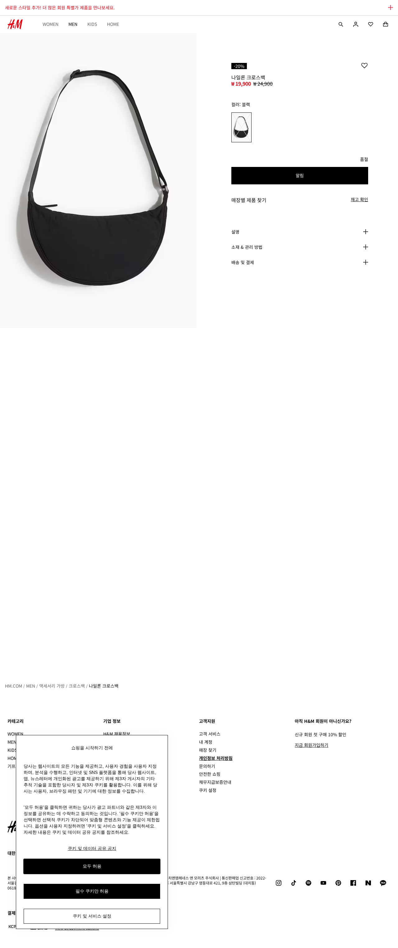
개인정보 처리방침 (216, 758)
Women (50, 24)
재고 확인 (359, 199)
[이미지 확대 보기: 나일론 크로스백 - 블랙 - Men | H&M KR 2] (98, 475)
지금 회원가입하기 (311, 745)
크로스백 (77, 686)
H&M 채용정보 (116, 734)
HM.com (13, 686)
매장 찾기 (207, 750)
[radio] (241, 127)
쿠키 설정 (207, 790)
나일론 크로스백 (103, 686)
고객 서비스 (209, 734)
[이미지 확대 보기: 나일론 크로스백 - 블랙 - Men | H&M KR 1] (98, 180)
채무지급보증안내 (215, 782)
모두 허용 (92, 866)
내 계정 (205, 742)
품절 (364, 159)
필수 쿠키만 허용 (92, 891)
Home (113, 24)
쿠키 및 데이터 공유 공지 (92, 848)
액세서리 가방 (52, 686)
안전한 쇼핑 (209, 774)
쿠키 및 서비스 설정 (92, 916)
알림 (300, 175)
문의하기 (207, 766)
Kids (92, 24)
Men (72, 24)
